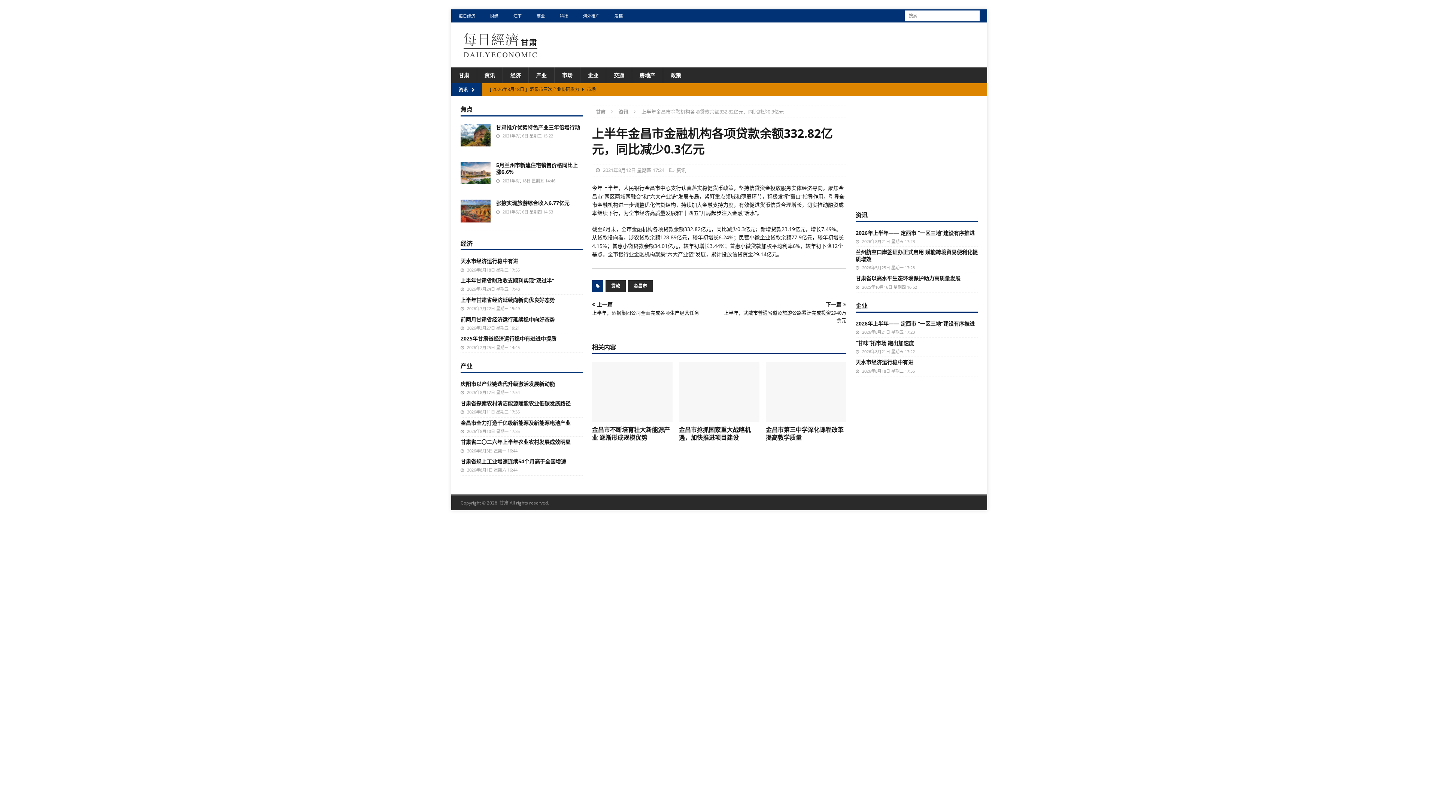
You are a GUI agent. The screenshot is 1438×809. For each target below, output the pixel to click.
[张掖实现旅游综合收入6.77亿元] (476, 211)
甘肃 (464, 75)
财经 (494, 16)
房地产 (647, 75)
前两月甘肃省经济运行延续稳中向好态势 (508, 319)
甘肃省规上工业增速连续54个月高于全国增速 (513, 461)
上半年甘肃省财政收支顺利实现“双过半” (507, 280)
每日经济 (467, 16)
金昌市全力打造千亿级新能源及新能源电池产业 (516, 422)
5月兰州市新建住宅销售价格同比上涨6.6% (537, 168)
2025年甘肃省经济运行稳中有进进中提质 (508, 338)
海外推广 (591, 16)
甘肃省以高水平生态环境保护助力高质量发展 (908, 278)
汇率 (517, 16)
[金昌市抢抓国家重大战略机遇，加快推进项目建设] (719, 392)
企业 (593, 75)
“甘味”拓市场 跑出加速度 (885, 342)
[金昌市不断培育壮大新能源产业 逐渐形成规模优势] (632, 392)
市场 (567, 75)
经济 (515, 75)
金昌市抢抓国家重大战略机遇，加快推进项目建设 (715, 433)
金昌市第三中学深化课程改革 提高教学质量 (805, 433)
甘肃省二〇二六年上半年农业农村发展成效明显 (516, 441)
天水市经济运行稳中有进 (489, 260)
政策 (676, 75)
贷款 (615, 286)
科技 (564, 16)
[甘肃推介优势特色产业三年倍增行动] (476, 135)
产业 (541, 75)
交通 (619, 75)
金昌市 (640, 286)
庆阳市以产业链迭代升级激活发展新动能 (508, 383)
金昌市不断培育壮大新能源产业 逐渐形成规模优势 (631, 433)
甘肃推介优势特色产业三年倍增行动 (538, 127)
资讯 (490, 75)
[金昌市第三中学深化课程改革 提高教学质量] (806, 392)
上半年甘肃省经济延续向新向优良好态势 (508, 299)
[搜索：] (942, 15)
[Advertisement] (917, 152)
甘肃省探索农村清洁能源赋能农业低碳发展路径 (516, 403)
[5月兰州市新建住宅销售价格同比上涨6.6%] (476, 173)
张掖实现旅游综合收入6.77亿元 (533, 202)
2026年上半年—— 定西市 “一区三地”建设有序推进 (915, 232)
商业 (541, 16)
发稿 (619, 16)
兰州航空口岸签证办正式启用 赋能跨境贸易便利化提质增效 (917, 255)
